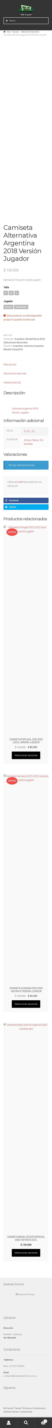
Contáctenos (26, 1411)
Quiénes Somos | (11, 1411)
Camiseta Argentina (34, 346)
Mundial (7, 349)
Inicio (8, 32)
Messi (35, 440)
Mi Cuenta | (8, 1408)
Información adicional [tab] (14, 373)
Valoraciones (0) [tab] (12, 382)
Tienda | (18, 1408)
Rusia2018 (17, 349)
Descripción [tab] (9, 364)
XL (33, 431)
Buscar (26, 1423)
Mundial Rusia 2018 (35, 339)
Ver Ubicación (9, 1337)
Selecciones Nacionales (30, 32)
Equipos (15, 32)
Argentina (19, 339)
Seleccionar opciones (26, 755)
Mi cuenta (8, 1423)
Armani (27, 440)
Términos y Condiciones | (34, 1408)
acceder (19, 482)
